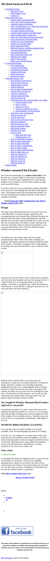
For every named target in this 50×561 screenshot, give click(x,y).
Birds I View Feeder (18, 59)
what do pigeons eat (18, 115)
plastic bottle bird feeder (20, 46)
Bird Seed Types (17, 11)
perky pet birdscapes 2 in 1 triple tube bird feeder (29, 26)
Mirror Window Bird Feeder (16, 474)
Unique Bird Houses (14, 63)
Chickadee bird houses (19, 70)
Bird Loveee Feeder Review (21, 61)
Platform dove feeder (19, 57)
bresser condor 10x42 (24, 102)
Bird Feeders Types (18, 13)
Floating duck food (18, 130)
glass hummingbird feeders (21, 29)
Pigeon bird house (18, 76)
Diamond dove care (23, 137)
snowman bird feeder (19, 52)
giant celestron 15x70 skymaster (28, 111)
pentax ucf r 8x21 (22, 107)
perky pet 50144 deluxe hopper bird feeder (27, 37)
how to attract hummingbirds (22, 89)
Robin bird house (17, 74)
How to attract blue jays (20, 152)
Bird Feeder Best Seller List (21, 55)
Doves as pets (16, 133)
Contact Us (15, 16)
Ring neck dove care (23, 135)
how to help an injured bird (21, 81)
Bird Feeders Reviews (14, 18)
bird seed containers (18, 122)
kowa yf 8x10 (21, 104)
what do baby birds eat (19, 83)
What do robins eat (18, 159)
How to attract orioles (19, 148)
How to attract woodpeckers (21, 146)
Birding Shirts (11, 165)
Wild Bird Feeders (13, 9)
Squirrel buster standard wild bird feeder (26, 33)
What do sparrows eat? (19, 124)
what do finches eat (18, 98)
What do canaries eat (19, 154)
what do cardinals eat (19, 94)
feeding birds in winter (19, 85)
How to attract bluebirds (20, 143)
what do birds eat (17, 87)
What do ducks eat (18, 163)
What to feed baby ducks (20, 126)
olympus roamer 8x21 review (27, 109)
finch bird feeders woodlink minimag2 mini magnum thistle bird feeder (27, 49)
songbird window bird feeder (22, 24)
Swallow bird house (18, 72)
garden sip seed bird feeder (21, 44)
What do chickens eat (19, 156)
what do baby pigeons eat (20, 91)
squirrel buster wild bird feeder (22, 20)
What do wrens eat (18, 161)
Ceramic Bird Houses (19, 68)
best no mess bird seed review (22, 120)
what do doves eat (18, 117)
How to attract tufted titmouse (22, 150)
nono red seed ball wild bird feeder (24, 39)
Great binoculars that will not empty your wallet (29, 100)
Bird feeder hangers (18, 128)
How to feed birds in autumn (22, 139)
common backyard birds (20, 96)
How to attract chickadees (20, 141)
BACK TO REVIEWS (25, 478)
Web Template (6, 558)
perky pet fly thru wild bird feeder (24, 22)
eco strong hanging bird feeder (22, 31)
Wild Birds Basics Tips (14, 78)
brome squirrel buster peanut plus (23, 35)
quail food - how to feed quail (22, 113)
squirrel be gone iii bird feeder (22, 42)
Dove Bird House (17, 65)
